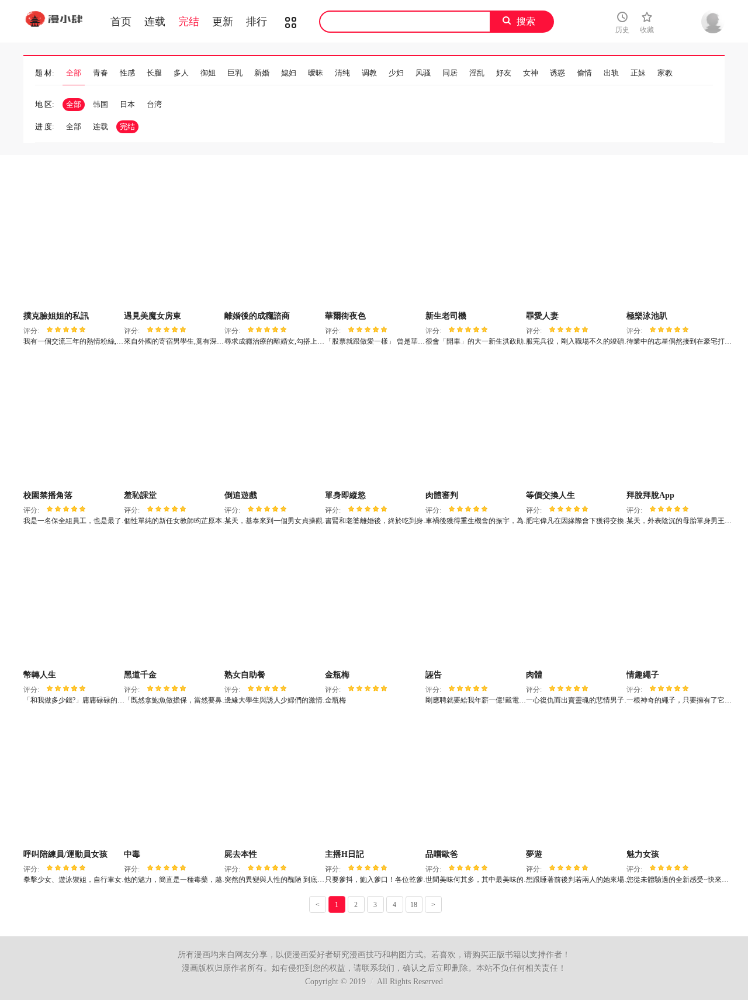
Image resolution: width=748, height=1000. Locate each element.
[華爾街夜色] (374, 242)
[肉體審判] (474, 422)
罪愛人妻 (542, 316)
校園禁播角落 (47, 495)
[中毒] (172, 781)
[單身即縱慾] (374, 422)
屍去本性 (240, 854)
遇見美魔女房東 (152, 316)
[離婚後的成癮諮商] (273, 242)
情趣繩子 (642, 674)
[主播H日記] (374, 781)
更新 (222, 21)
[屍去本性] (273, 781)
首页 (120, 21)
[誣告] (474, 601)
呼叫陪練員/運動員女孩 (65, 854)
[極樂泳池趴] (675, 242)
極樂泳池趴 (646, 316)
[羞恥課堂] (172, 422)
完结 (188, 21)
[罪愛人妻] (575, 242)
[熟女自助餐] (273, 601)
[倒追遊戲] (273, 422)
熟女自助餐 (244, 674)
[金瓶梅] (374, 601)
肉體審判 (441, 495)
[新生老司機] (474, 242)
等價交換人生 (550, 495)
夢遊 (534, 854)
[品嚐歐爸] (474, 781)
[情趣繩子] (675, 601)
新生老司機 (445, 316)
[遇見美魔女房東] (172, 242)
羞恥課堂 (140, 495)
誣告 (433, 674)
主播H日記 (344, 854)
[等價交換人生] (575, 422)
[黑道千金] (172, 601)
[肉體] (575, 601)
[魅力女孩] (675, 781)
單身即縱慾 (345, 495)
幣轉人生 (39, 674)
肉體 (534, 674)
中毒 (132, 854)
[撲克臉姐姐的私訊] (72, 242)
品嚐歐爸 (441, 854)
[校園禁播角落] (72, 422)
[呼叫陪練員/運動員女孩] (72, 781)
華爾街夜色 (345, 316)
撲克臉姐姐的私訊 (56, 316)
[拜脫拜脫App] (675, 422)
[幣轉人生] (72, 601)
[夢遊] (575, 781)
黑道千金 (140, 674)
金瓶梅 (337, 674)
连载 (154, 21)
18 (413, 905)
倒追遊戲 (240, 495)
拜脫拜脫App (650, 495)
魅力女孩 (642, 854)
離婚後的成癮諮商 (257, 316)
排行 (256, 21)
